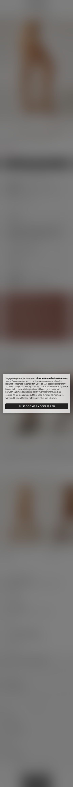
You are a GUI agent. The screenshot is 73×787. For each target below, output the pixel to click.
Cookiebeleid (25, 395)
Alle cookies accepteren (37, 406)
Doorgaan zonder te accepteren (52, 378)
